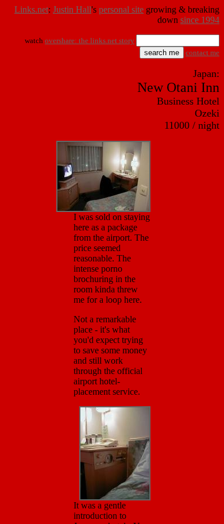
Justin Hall (72, 9)
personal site (121, 9)
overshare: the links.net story (89, 40)
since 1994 (199, 20)
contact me (202, 52)
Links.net (31, 9)
